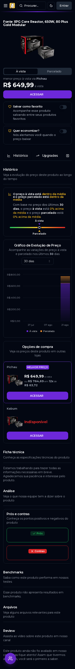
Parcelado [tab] (54, 71)
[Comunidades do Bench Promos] (10, 658)
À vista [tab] (21, 71)
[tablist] (37, 71)
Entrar (64, 5)
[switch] (63, 107)
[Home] (12, 6)
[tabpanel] (37, 87)
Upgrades (50, 156)
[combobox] (38, 261)
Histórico (20, 156)
